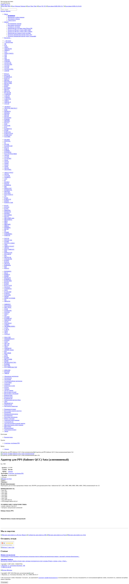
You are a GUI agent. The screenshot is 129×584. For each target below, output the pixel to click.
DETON (6, 114)
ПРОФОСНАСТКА (10, 362)
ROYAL (6, 282)
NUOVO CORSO (9, 243)
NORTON (7, 235)
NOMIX (6, 232)
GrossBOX (7, 177)
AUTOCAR (7, 63)
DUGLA (6, 122)
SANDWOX (8, 288)
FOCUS (6, 147)
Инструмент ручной (10, 392)
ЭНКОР (6, 373)
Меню (6, 14)
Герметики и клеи (9, 385)
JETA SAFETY (8, 194)
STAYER (7, 312)
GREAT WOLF (8, 172)
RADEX (6, 260)
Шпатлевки (7, 426)
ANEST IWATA (9, 53)
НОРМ (6, 361)
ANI (5, 55)
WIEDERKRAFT (9, 339)
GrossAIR (7, 175)
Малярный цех (8, 403)
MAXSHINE (8, 215)
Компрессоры (8, 395)
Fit (5, 142)
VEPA (6, 331)
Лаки (5, 401)
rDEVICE (7, 263)
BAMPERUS (8, 77)
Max (8, 6)
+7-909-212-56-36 (6, 567)
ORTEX (6, 248)
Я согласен (4, 582)
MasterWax (7, 210)
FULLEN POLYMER (10, 154)
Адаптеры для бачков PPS (12, 443)
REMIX (6, 276)
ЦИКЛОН (7, 370)
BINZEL (6, 84)
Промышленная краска (11, 414)
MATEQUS (7, 212)
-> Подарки (7, 41)
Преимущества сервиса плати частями (19, 33)
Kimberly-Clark (8, 202)
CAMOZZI (7, 94)
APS (5, 58)
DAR (5, 110)
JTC (5, 196)
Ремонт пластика (9, 418)
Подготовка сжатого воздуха (13, 411)
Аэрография (7, 382)
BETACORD (8, 83)
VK (44, 6)
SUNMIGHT (8, 318)
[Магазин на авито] (76, 535)
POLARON (7, 254)
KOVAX (6, 207)
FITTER (6, 144)
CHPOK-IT (7, 102)
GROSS (6, 174)
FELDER (7, 139)
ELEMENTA (8, 128)
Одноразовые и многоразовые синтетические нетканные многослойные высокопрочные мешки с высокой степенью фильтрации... (40, 555)
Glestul (6, 166)
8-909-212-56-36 (76, 6)
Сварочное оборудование (11, 420)
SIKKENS (7, 301)
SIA (5, 299)
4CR (5, 45)
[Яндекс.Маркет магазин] (14, 535)
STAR (6, 309)
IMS (5, 186)
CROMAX (7, 106)
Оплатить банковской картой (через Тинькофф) (22, 36)
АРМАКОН (7, 348)
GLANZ (6, 157)
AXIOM (6, 70)
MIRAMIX (7, 224)
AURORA (7, 61)
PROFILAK (7, 257)
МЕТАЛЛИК (8, 359)
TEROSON (7, 320)
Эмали (6, 431)
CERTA (6, 100)
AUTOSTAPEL (8, 69)
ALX (5, 52)
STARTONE (8, 310)
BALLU (6, 73)
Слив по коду (12, 20)
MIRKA (6, 226)
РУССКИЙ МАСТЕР (10, 367)
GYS (5, 179)
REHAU (6, 268)
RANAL (6, 262)
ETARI (6, 130)
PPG (5, 255)
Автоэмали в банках (14, 19)
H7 (5, 180)
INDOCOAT (8, 188)
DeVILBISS (7, 117)
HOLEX (6, 183)
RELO (6, 273)
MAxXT (6, 216)
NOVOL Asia (8, 240)
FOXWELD (7, 152)
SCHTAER (7, 295)
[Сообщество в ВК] (37, 535)
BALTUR (7, 75)
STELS (6, 313)
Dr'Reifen (7, 119)
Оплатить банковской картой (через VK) (20, 34)
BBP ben (6, 80)
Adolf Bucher (8, 48)
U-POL (6, 328)
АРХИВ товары (9, 350)
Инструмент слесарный (11, 393)
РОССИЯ (7, 365)
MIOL (6, 221)
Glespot (6, 165)
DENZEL (7, 113)
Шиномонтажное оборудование (13, 425)
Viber (35, 6)
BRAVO (6, 89)
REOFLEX (7, 277)
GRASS (6, 168)
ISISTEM (7, 191)
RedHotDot (7, 265)
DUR (5, 124)
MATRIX (7, 213)
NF (5, 230)
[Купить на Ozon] (6, 478)
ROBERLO (7, 279)
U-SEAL (6, 329)
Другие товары (8, 390)
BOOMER (7, 88)
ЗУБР (5, 354)
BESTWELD (8, 81)
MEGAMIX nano (9, 218)
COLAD (6, 103)
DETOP (6, 116)
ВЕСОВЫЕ (7, 353)
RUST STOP (8, 285)
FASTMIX (7, 136)
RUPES (6, 284)
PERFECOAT (8, 252)
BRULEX (7, 91)
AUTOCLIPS (8, 64)
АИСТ (6, 346)
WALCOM (7, 337)
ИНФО (6, 22)
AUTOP (6, 67)
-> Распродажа (8, 42)
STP (5, 315)
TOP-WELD (7, 323)
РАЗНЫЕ (7, 364)
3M (5, 44)
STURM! (7, 317)
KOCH (6, 205)
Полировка (7, 412)
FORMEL (7, 150)
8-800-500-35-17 (5, 4)
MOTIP (6, 229)
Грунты (6, 387)
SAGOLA (7, 287)
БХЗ (5, 351)
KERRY (6, 201)
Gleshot (6, 163)
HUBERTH (7, 185)
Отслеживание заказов (14, 23)
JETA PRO (7, 193)
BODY (6, 86)
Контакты (7, 38)
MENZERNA (8, 219)
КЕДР (6, 356)
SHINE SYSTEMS (9, 298)
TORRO (6, 325)
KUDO (6, 208)
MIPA (6, 223)
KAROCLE (7, 199)
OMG (6, 244)
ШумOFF (7, 371)
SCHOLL (7, 293)
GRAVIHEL (7, 169)
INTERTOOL (8, 190)
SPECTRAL (7, 307)
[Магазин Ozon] (56, 535)
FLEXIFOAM (8, 146)
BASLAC (7, 78)
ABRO (6, 47)
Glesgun (6, 161)
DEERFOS (7, 111)
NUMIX (6, 241)
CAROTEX (7, 99)
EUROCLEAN (8, 133)
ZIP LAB (6, 343)
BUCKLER (7, 92)
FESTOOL (7, 141)
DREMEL (7, 121)
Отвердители (8, 404)
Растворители (8, 415)
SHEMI (6, 296)
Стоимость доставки (14, 27)
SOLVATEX (7, 306)
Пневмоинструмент (10, 409)
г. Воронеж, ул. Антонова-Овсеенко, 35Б (13, 565)
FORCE (6, 149)
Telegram (23, 6)
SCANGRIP (7, 292)
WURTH (6, 340)
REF (5, 267)
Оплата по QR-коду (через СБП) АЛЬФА (20, 31)
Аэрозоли (7, 384)
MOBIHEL (7, 227)
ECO (5, 127)
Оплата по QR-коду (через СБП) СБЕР (19, 30)
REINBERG (7, 271)
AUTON (6, 66)
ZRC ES (6, 345)
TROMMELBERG (9, 326)
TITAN (6, 321)
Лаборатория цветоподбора (12, 400)
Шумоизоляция (8, 428)
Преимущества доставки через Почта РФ (20, 28)
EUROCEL (7, 132)
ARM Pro (7, 59)
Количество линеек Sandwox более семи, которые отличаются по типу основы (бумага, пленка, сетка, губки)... (34, 560)
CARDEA (7, 97)
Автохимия (7, 379)
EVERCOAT (8, 135)
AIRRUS (6, 50)
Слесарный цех (8, 422)
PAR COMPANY (9, 249)
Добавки (6, 389)
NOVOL (6, 238)
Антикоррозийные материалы (13, 381)
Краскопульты (8, 397)
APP (5, 56)
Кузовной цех (8, 398)
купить (3, 480)
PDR (5, 251)
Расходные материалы (10, 417)
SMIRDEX (7, 304)
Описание (4, 482)
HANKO (6, 182)
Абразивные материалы (11, 376)
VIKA (6, 332)
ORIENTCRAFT (9, 246)
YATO (6, 342)
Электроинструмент (10, 429)
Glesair (6, 160)
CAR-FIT (7, 96)
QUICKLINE (8, 259)
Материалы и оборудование (16, 17)
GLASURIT (7, 158)
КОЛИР (6, 357)
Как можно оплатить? (14, 25)
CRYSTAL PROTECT (10, 108)
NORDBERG (8, 234)
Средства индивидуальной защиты (14, 423)
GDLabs (6, 155)
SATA (6, 290)
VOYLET (7, 334)
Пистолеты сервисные (11, 406)
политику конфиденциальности (48, 577)
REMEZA (7, 274)
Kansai (6, 197)
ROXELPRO (8, 281)
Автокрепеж (8, 378)
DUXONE (7, 125)
